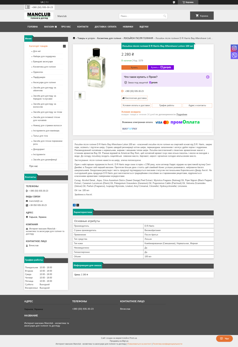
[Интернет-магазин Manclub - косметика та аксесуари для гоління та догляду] (38, 16)
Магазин (49, 27)
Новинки (128, 27)
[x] (77, 205)
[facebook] (74, 205)
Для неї (37, 51)
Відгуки (144, 27)
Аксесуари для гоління (44, 82)
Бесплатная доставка (136, 98)
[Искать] (165, 16)
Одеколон (38, 72)
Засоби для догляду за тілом (47, 112)
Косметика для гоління (109, 38)
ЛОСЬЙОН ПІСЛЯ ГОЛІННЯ (138, 38)
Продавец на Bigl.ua (119, 341)
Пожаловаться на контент (139, 344)
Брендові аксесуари (43, 61)
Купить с (155, 67)
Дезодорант (39, 149)
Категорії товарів (38, 46)
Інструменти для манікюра (46, 130)
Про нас (66, 27)
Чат (227, 338)
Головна (33, 27)
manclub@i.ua (35, 201)
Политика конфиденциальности (167, 344)
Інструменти (39, 154)
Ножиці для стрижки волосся (47, 125)
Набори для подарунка (44, 56)
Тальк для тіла (40, 136)
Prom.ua (133, 338)
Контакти (82, 27)
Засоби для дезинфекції (45, 159)
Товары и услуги (86, 38)
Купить (134, 67)
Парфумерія (39, 77)
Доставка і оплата (105, 27)
